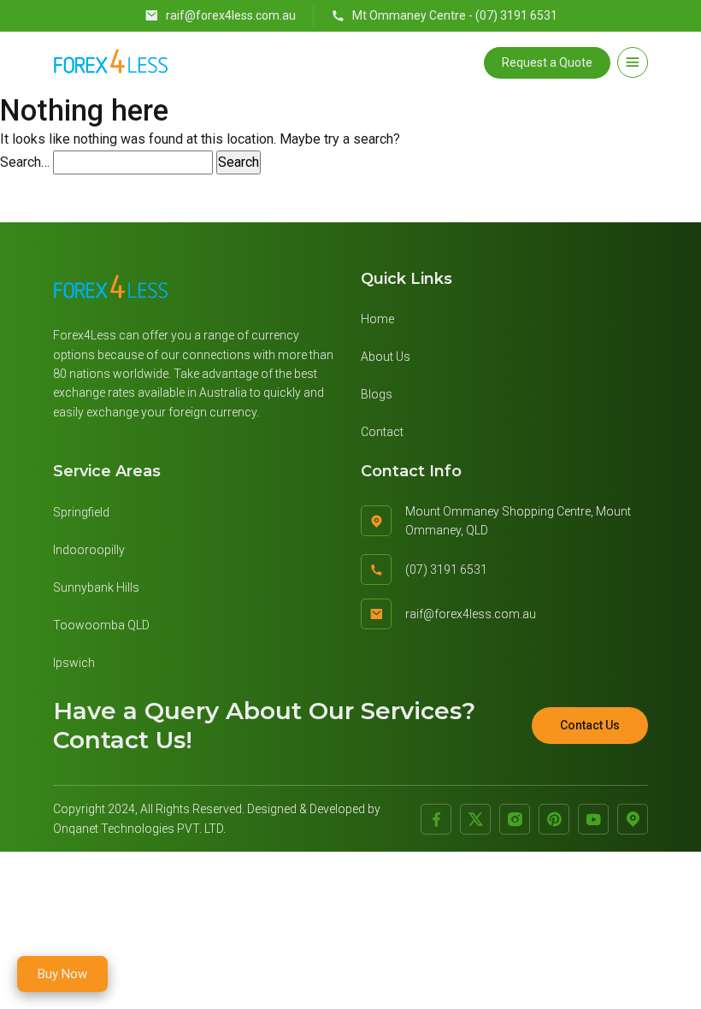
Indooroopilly (89, 550)
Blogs (376, 394)
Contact (382, 432)
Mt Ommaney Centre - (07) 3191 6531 (454, 15)
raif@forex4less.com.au (231, 15)
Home (377, 319)
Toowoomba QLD (101, 625)
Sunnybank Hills (96, 587)
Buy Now (62, 974)
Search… (25, 162)
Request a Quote (547, 62)
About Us (385, 356)
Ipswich (74, 663)
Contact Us (590, 725)
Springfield (81, 512)
